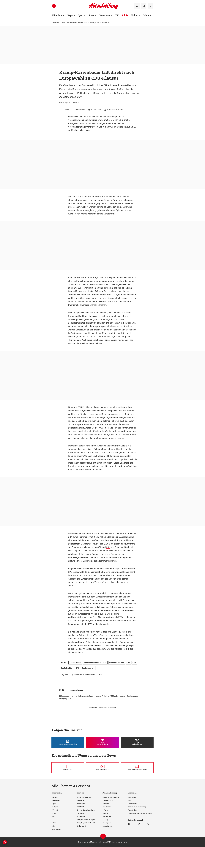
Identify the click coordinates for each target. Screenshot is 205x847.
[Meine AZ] (150, 6)
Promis (92, 15)
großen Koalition (113, 329)
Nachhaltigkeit (57, 829)
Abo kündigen (132, 810)
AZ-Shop (105, 820)
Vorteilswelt (81, 816)
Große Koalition (67, 668)
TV (117, 15)
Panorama (104, 15)
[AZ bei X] (148, 824)
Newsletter (81, 800)
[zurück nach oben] (103, 837)
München (57, 15)
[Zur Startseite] (103, 9)
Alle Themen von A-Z (84, 797)
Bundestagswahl (122, 417)
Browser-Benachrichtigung (86, 810)
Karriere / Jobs (107, 800)
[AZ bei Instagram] (139, 824)
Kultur (134, 15)
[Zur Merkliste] (143, 6)
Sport (80, 15)
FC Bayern (55, 807)
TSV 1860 (55, 810)
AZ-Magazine (107, 823)
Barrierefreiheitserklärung (137, 807)
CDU (81, 116)
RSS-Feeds (80, 807)
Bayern (71, 15)
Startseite (56, 23)
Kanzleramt (109, 213)
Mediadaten (106, 816)
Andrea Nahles (101, 316)
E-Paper (105, 810)
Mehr (146, 15)
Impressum (132, 797)
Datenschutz (132, 803)
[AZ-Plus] (54, 6)
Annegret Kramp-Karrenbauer (82, 123)
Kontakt (105, 813)
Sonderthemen (107, 826)
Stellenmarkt (81, 826)
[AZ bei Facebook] (129, 824)
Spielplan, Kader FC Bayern (86, 820)
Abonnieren (106, 803)
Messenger (81, 803)
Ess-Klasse (81, 813)
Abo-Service (106, 807)
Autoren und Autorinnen (110, 797)
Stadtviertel (56, 800)
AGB (129, 800)
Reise (53, 826)
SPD (124, 301)
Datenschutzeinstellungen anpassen (140, 813)
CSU (108, 547)
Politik (125, 15)
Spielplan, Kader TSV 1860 (86, 823)
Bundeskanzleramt (116, 662)
